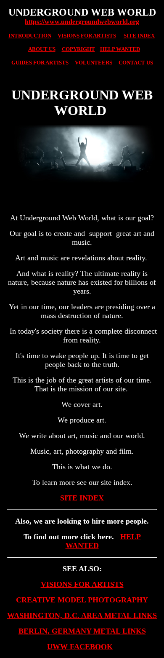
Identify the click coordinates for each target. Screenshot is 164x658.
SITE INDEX (82, 498)
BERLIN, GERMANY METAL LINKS (82, 631)
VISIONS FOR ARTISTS (82, 584)
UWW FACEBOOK (80, 646)
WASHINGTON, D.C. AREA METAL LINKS (82, 615)
